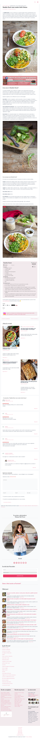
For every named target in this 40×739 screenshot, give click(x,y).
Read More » (5, 357)
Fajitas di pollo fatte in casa (19, 698)
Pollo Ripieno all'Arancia (6, 673)
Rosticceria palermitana (5, 701)
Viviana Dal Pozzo (10, 460)
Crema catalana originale (19, 696)
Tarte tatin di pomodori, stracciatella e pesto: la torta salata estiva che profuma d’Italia (21, 614)
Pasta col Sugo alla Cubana (6, 706)
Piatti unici (7, 5)
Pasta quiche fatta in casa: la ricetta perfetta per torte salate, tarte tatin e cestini (21, 624)
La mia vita (20, 727)
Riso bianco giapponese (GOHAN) (8, 678)
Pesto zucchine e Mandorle (7, 656)
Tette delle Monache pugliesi (6, 710)
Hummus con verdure (6, 651)
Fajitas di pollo (5, 669)
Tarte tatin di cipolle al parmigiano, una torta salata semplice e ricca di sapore (28, 329)
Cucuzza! (3, 664)
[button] (35, 2)
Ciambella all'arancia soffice (7, 683)
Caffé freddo (16, 703)
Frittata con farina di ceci (5, 693)
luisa (6, 413)
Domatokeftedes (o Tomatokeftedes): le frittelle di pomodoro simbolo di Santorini (22, 609)
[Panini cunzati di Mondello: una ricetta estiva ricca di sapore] (4, 636)
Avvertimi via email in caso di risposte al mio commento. (14, 496)
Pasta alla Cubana (5, 659)
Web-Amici (20, 731)
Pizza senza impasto (4, 707)
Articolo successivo (35, 318)
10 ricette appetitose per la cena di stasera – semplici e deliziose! (6, 704)
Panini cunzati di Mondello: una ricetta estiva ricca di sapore (18, 634)
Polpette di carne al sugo (6, 661)
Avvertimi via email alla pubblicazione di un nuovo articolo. (14, 499)
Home (4, 5)
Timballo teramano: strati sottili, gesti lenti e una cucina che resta (29, 382)
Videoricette (20, 732)
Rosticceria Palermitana (6, 681)
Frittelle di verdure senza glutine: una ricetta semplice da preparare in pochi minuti (21, 599)
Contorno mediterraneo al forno (8, 676)
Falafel (3, 654)
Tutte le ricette (17, 706)
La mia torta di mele (6, 685)
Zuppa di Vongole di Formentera (8, 666)
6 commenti (5, 9)
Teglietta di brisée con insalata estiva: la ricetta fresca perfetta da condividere (10, 362)
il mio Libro (20, 730)
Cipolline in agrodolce (6, 649)
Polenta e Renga (5, 647)
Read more (22, 597)
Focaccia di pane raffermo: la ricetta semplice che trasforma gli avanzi (20, 638)
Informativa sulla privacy (20, 578)
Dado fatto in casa (5, 657)
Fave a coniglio (5, 668)
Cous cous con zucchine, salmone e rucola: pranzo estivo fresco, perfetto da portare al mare (22, 593)
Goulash (3, 671)
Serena (6, 426)
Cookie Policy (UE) (20, 735)
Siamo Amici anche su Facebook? (11, 583)
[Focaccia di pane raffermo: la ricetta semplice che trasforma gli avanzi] (4, 640)
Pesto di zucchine (17, 695)
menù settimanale (6, 300)
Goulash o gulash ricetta (5, 700)
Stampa (34, 266)
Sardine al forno (17, 697)
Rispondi (35, 408)
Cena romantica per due (5, 708)
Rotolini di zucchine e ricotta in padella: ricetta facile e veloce (10, 348)
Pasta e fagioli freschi (18, 705)
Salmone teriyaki (5, 680)
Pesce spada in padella (5, 692)
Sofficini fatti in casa (6, 663)
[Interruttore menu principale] (38, 2)
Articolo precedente (5, 318)
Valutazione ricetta (6, 476)
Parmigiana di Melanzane (6, 652)
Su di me (20, 728)
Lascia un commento (6, 350)
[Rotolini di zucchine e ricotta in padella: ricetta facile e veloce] (4, 606)
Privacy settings (29, 736)
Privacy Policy (20, 733)
